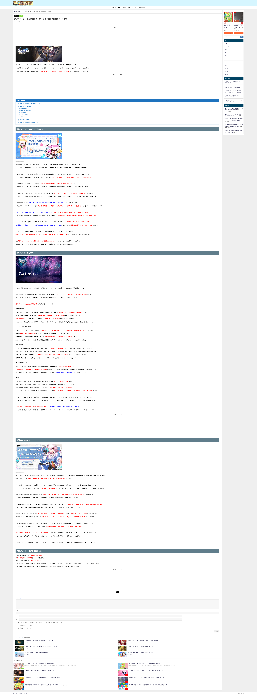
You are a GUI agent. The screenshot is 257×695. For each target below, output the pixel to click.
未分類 (226, 74)
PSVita (226, 55)
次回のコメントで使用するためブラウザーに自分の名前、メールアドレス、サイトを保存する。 (40, 622)
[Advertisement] (117, 36)
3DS (226, 43)
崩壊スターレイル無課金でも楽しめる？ (29, 103)
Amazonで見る (227, 33)
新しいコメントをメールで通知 (24, 625)
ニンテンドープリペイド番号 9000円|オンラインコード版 (239, 27)
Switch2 (114, 7)
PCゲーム (135, 7)
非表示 (23, 100)
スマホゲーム (142, 7)
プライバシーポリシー (23, 693)
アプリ (21, 15)
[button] (242, 23)
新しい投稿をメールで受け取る (24, 628)
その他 (226, 68)
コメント (18, 598)
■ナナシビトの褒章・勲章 (25, 110)
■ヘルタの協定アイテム (25, 114)
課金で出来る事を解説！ (25, 106)
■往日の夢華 (23, 112)
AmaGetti (228, 24)
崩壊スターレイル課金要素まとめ (28, 122)
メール (17, 616)
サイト (17, 619)
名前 (17, 610)
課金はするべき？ (23, 119)
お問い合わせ (15, 693)
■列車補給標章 (23, 108)
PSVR (226, 58)
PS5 (119, 7)
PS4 (129, 7)
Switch (124, 7)
